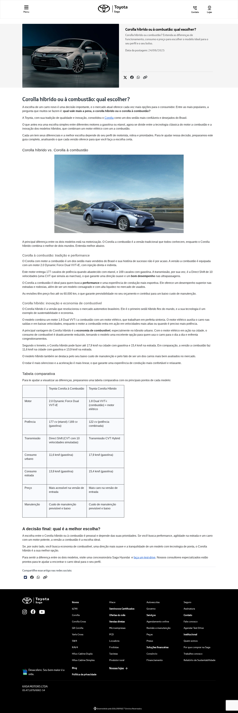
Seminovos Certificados (121, 608)
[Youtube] (43, 612)
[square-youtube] (51, 612)
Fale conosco (191, 621)
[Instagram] (26, 612)
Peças (150, 634)
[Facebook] (35, 612)
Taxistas (113, 653)
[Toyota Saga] (113, 9)
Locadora (114, 640)
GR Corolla (77, 628)
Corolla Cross (79, 621)
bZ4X (75, 608)
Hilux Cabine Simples (83, 660)
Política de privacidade (84, 674)
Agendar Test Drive (194, 628)
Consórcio (152, 653)
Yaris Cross (77, 634)
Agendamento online (158, 621)
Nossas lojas (116, 668)
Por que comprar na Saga (197, 647)
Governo (151, 608)
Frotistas (114, 647)
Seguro (187, 602)
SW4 (74, 640)
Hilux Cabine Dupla (82, 653)
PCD (111, 634)
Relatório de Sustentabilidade (199, 660)
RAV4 (75, 647)
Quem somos (191, 640)
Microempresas (117, 628)
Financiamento (155, 660)
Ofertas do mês (117, 615)
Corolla (76, 615)
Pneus (150, 640)
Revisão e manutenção (159, 628)
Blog (74, 668)
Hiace (112, 602)
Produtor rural (116, 660)
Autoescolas (153, 602)
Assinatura (189, 608)
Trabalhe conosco (193, 653)
